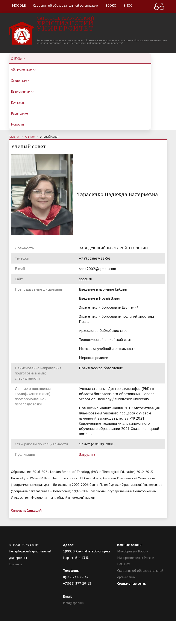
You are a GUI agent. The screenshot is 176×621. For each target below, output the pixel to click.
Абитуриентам (22, 69)
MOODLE (19, 5)
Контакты (18, 102)
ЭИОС (128, 5)
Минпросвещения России (135, 557)
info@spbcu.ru (73, 603)
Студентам (19, 80)
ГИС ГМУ (123, 564)
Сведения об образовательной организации (65, 5)
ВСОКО (110, 5)
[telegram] (137, 590)
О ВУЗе (17, 58)
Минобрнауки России (132, 551)
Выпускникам (21, 91)
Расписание (19, 113)
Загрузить (87, 454)
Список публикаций (26, 510)
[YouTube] (129, 590)
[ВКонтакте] (120, 590)
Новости (17, 124)
